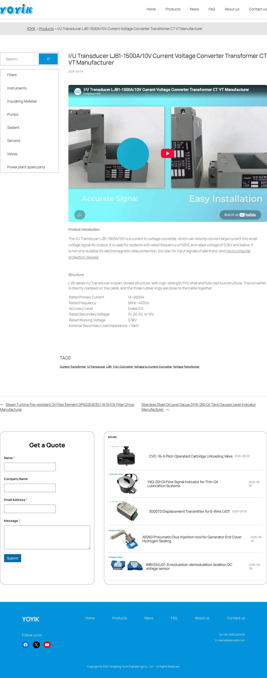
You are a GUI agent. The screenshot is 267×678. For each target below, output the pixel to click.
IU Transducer (96, 366)
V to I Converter (123, 366)
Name (9, 458)
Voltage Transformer (186, 366)
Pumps (12, 114)
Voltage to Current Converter (153, 366)
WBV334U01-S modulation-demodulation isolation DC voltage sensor (189, 567)
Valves (12, 153)
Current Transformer (73, 366)
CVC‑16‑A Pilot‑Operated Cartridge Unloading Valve (191, 456)
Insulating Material (22, 101)
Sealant (13, 127)
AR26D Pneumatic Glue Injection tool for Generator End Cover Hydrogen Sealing (192, 539)
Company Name (16, 479)
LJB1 (109, 366)
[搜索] (48, 58)
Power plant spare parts (26, 167)
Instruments (17, 88)
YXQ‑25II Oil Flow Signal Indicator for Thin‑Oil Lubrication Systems (182, 484)
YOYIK (30, 619)
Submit (12, 558)
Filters (12, 74)
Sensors (13, 140)
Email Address (15, 500)
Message (12, 521)
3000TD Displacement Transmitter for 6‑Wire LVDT (189, 511)
